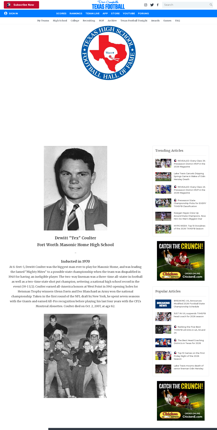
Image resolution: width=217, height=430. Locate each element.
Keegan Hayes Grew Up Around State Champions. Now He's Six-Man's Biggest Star (190, 216)
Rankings (76, 13)
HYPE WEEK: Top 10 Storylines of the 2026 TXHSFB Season (189, 227)
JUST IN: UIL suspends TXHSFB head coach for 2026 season (190, 315)
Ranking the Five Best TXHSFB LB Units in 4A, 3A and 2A (189, 330)
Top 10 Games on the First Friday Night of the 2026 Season (189, 356)
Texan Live (92, 13)
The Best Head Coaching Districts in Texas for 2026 (189, 342)
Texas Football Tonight (133, 20)
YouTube (129, 13)
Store (115, 13)
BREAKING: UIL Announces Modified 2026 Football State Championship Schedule (189, 304)
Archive (112, 20)
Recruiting (89, 20)
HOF (101, 20)
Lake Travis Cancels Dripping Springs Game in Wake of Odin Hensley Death (189, 176)
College (75, 20)
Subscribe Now (23, 4)
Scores (61, 13)
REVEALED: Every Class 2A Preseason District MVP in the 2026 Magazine (189, 190)
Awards (155, 20)
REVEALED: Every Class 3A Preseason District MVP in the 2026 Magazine (189, 164)
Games (167, 20)
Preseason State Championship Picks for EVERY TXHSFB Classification (190, 203)
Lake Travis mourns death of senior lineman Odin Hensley (188, 367)
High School (60, 20)
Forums (143, 13)
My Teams (43, 20)
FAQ (177, 20)
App (105, 13)
